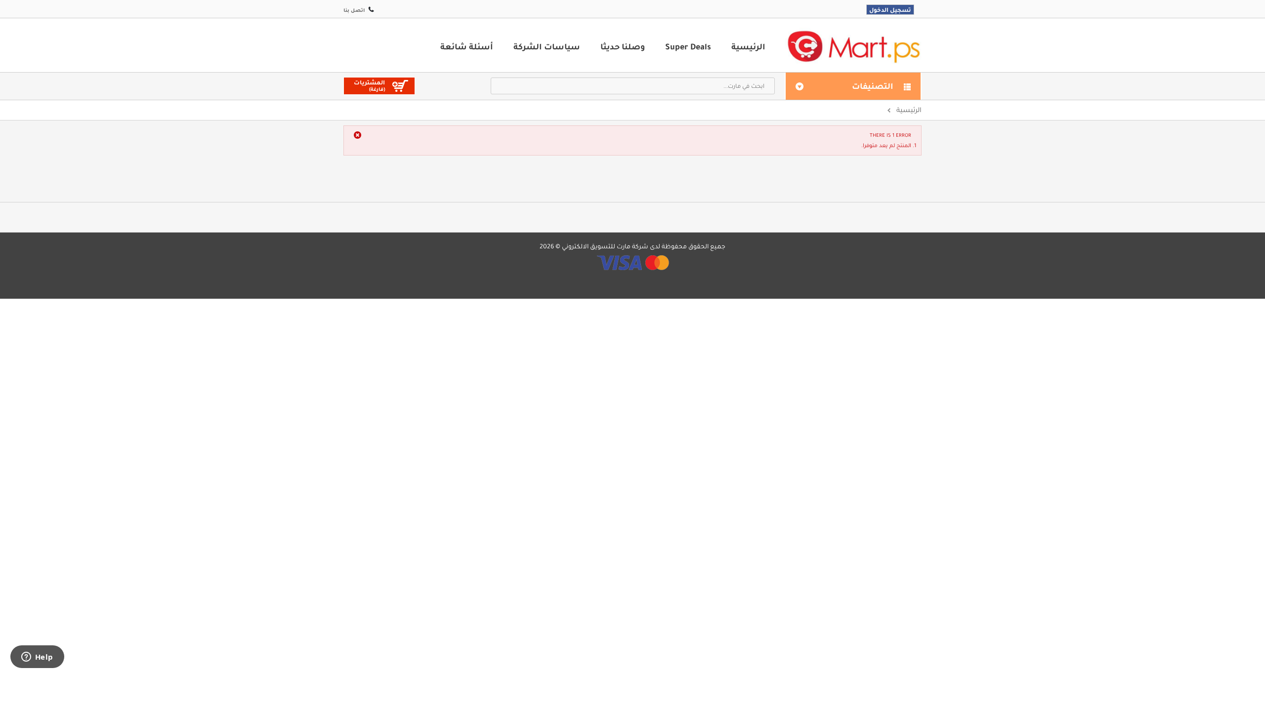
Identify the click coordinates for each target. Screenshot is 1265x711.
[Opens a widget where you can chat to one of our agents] (37, 657)
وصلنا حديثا (622, 46)
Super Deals (688, 46)
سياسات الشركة (546, 46)
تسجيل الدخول (890, 9)
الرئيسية (748, 46)
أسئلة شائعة (466, 46)
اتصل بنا (354, 10)
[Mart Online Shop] (853, 46)
